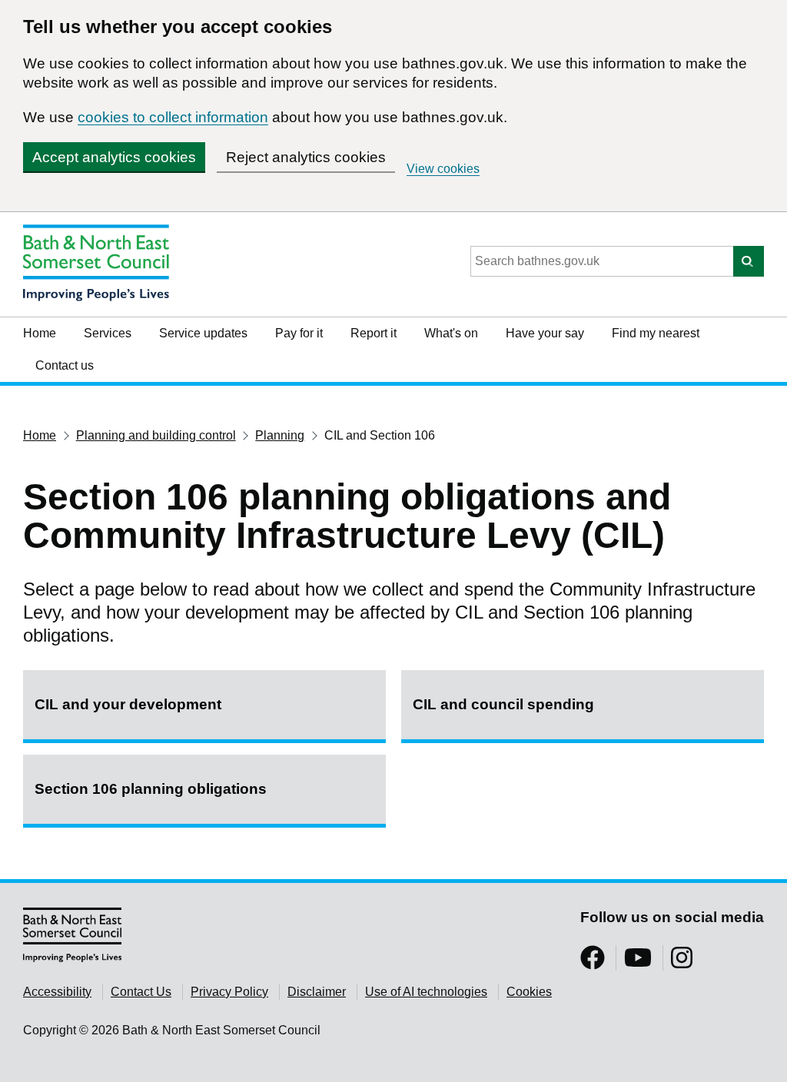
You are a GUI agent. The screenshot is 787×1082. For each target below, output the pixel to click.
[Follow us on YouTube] (638, 962)
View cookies (443, 168)
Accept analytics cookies (114, 157)
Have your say (545, 333)
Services (107, 333)
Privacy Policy (229, 991)
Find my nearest (655, 333)
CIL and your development (128, 704)
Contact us (64, 365)
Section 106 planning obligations (151, 789)
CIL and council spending (503, 704)
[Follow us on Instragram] (681, 962)
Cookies (529, 991)
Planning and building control (156, 435)
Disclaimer (316, 991)
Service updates (203, 333)
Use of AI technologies (426, 991)
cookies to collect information (173, 117)
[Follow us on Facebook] (592, 962)
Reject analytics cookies (306, 157)
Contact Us (141, 991)
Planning (279, 435)
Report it (373, 333)
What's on (451, 333)
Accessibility (57, 991)
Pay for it (299, 333)
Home (39, 333)
